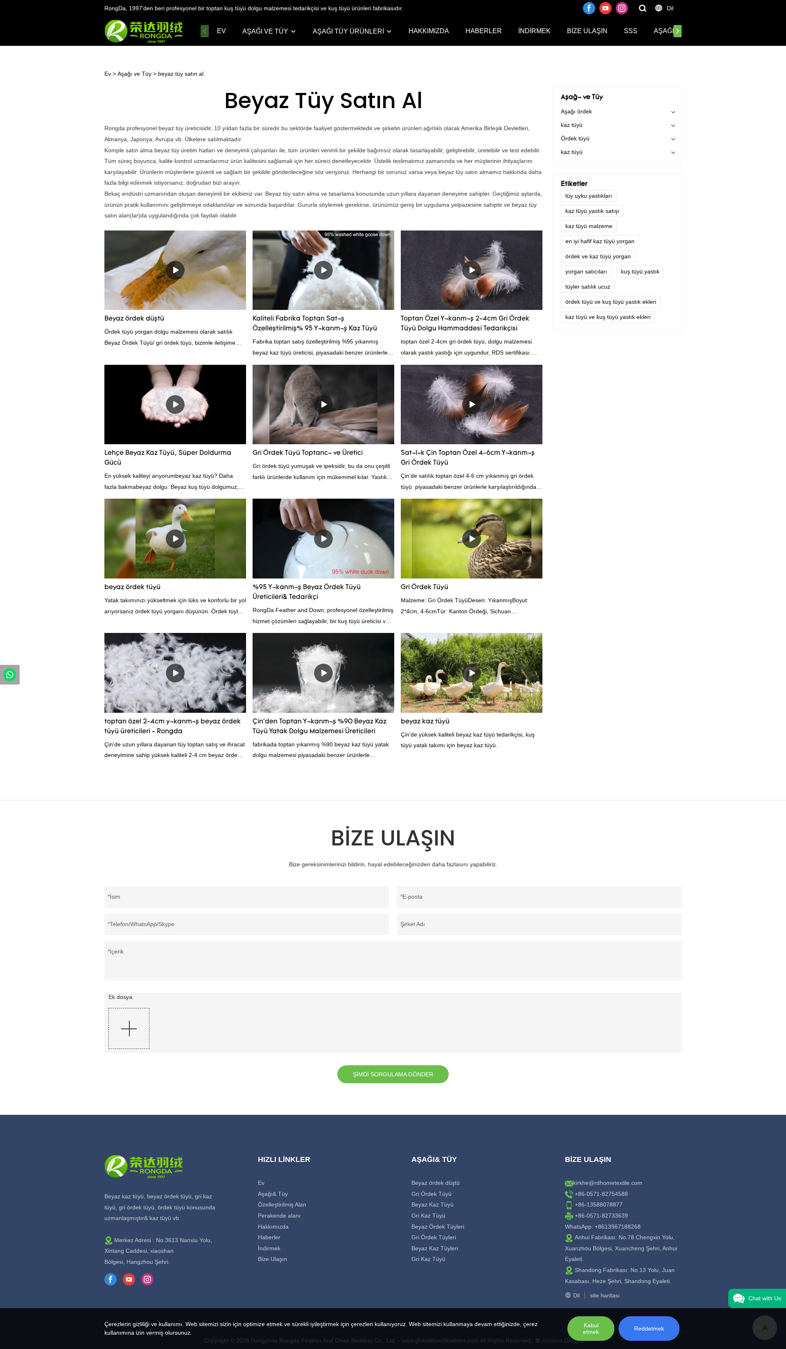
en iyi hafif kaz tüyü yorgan (600, 241)
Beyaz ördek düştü (134, 319)
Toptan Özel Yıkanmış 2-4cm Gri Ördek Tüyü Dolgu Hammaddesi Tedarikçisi (465, 324)
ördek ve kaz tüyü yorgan (598, 256)
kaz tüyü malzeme (588, 226)
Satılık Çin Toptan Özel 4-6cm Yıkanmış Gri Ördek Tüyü (468, 458)
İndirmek (534, 30)
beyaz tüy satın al (180, 73)
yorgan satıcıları (586, 271)
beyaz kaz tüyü (425, 722)
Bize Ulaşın (587, 30)
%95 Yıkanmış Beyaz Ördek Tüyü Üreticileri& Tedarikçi (307, 592)
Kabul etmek (591, 1328)
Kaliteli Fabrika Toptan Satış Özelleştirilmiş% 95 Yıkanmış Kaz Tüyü (315, 324)
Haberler (483, 30)
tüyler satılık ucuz (587, 286)
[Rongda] (10, 675)
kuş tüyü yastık (640, 271)
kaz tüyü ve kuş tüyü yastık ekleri (607, 317)
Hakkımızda (429, 30)
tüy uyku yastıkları (588, 195)
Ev (221, 30)
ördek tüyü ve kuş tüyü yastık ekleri (610, 301)
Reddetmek (649, 1328)
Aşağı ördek (576, 111)
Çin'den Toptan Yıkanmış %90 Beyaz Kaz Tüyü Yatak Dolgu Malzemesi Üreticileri (319, 727)
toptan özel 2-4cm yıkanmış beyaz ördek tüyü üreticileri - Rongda (172, 727)
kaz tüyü (572, 125)
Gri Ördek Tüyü (424, 587)
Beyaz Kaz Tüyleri (434, 1248)
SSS (630, 30)
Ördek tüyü (575, 138)
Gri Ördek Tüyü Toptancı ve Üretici (308, 453)
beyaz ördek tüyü (132, 587)
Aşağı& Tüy (273, 1194)
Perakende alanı (279, 1215)
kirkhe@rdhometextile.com (607, 1183)
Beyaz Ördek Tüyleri (437, 1226)
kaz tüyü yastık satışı (592, 211)
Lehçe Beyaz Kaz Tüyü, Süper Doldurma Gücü (167, 458)
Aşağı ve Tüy (265, 31)
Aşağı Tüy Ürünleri (348, 31)
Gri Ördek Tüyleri (433, 1237)
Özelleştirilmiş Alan (282, 1204)
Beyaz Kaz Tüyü (432, 1204)
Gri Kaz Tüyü (428, 1215)
